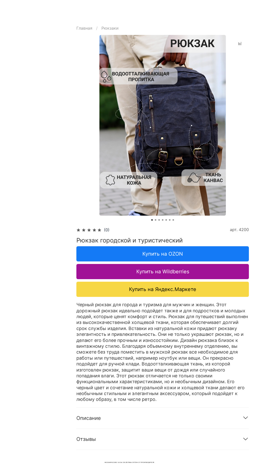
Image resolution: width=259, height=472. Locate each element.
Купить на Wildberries (162, 272)
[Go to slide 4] (162, 220)
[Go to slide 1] (152, 220)
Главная (84, 28)
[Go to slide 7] (173, 220)
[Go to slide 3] (159, 220)
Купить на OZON (162, 254)
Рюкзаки (110, 28)
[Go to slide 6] (169, 220)
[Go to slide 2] (155, 220)
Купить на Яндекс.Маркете (162, 289)
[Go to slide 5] (166, 220)
